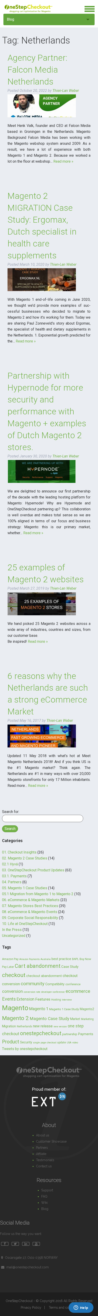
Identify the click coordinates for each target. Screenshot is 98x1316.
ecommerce (78, 991)
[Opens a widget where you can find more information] (80, 1308)
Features (42, 999)
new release (43, 1026)
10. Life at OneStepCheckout (25, 924)
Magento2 (87, 1009)
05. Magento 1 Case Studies (24, 888)
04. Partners (11, 882)
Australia (46, 959)
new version (60, 1026)
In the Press (12, 929)
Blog (10, 19)
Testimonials (45, 1160)
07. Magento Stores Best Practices (30, 906)
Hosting (56, 999)
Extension (25, 999)
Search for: (10, 812)
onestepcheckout (40, 1033)
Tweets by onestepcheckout (24, 1049)
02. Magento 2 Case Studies (24, 858)
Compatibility (54, 984)
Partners (42, 1147)
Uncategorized (13, 935)
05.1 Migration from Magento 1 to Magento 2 (37, 894)
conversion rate (32, 991)
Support (47, 1190)
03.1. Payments (14, 876)
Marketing (87, 1019)
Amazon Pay (10, 959)
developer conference (53, 991)
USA (69, 1042)
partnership (69, 1034)
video (75, 1042)
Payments (85, 1034)
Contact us (44, 1166)
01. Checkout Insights (19, 852)
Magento (15, 1008)
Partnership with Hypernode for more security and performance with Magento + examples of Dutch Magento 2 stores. (47, 411)
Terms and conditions (65, 1307)
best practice (61, 959)
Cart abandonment (37, 966)
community (32, 983)
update (61, 1042)
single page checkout (44, 1042)
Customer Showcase (51, 1141)
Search (10, 828)
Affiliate (41, 1154)
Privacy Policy (31, 1307)
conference (72, 984)
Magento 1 (38, 1008)
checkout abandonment (44, 976)
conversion (12, 991)
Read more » (63, 161)
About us (42, 1135)
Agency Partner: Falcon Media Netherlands (37, 70)
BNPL (75, 959)
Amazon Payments (29, 959)
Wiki (44, 1202)
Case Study (69, 967)
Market (75, 1019)
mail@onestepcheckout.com (27, 1267)
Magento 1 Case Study (64, 1009)
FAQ (44, 1196)
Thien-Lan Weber (65, 90)
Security (26, 1042)
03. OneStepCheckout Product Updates (33, 870)
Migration (9, 1026)
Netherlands (24, 1026)
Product (10, 1042)
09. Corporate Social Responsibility (30, 918)
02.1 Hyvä (10, 864)
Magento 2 (15, 1018)
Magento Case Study (49, 1018)
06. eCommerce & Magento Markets (30, 900)
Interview (67, 999)
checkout (13, 975)
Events (9, 999)
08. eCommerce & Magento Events (29, 912)
